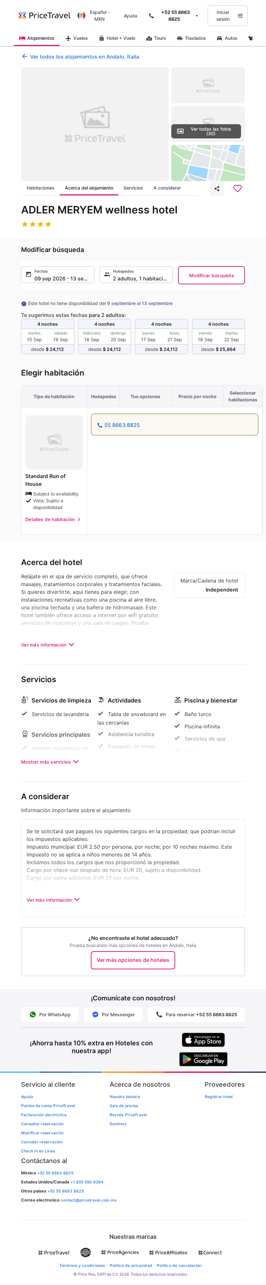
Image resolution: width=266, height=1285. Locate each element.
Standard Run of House (45, 480)
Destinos (118, 1123)
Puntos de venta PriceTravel (48, 1105)
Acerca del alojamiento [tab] (89, 188)
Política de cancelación (179, 1265)
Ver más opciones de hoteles (133, 960)
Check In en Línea (38, 1151)
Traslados (195, 38)
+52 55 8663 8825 (66, 1191)
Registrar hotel (219, 1096)
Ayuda (130, 15)
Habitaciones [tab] (40, 188)
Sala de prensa (124, 1105)
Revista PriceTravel (128, 1114)
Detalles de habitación (50, 519)
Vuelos (80, 38)
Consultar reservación (42, 1123)
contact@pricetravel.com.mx (89, 1200)
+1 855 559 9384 (87, 1182)
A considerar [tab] (167, 188)
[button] (57, 274)
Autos (231, 38)
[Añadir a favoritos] (237, 188)
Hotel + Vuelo (121, 38)
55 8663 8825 (122, 425)
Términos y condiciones (82, 1265)
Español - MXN (100, 15)
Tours (160, 38)
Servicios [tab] (133, 188)
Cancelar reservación (42, 1141)
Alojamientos (40, 38)
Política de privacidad (131, 1265)
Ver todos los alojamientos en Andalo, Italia (84, 56)
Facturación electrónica (44, 1114)
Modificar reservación (42, 1132)
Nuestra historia (125, 1096)
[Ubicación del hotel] (208, 163)
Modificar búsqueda (211, 275)
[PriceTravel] (46, 15)
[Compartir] (217, 188)
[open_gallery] (95, 124)
